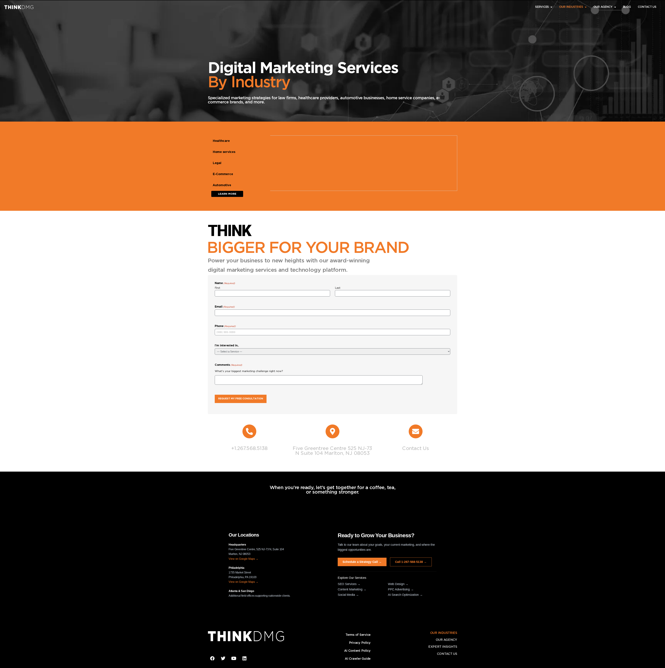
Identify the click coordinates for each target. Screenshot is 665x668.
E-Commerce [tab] (223, 174)
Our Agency (446, 640)
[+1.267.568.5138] (249, 431)
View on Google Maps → (243, 558)
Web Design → (398, 584)
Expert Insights (442, 646)
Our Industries (571, 7)
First (217, 288)
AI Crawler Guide (358, 658)
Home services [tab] (224, 152)
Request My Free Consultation (240, 399)
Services (542, 7)
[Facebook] (212, 658)
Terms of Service (358, 635)
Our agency (603, 7)
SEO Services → (349, 584)
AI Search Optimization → (405, 594)
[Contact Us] (416, 431)
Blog (627, 7)
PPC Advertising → (401, 589)
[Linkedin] (244, 658)
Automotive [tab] (222, 185)
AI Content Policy (357, 650)
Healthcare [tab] (221, 141)
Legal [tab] (217, 163)
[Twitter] (223, 658)
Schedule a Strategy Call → (362, 562)
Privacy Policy (360, 643)
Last (337, 288)
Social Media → (348, 594)
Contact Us (647, 7)
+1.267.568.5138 (249, 448)
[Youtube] (233, 658)
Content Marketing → (352, 589)
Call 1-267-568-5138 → (411, 562)
